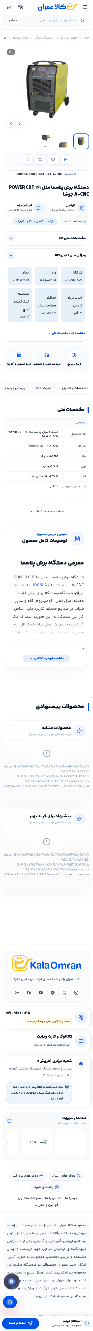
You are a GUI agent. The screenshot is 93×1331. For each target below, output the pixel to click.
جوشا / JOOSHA (46, 585)
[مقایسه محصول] (40, 159)
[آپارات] (17, 993)
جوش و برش (68, 37)
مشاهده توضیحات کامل (49, 658)
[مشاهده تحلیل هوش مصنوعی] (11, 1282)
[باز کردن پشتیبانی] (10, 1302)
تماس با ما (53, 1198)
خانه (86, 37)
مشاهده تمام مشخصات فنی (66, 333)
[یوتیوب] (41, 993)
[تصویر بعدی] (11, 124)
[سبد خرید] (8, 6)
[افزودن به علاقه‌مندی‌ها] (53, 159)
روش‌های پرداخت (25, 1176)
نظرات (43, 388)
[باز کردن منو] (85, 7)
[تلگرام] (53, 993)
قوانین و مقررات (46, 1205)
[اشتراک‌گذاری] (27, 159)
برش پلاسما (20, 37)
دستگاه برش (43, 37)
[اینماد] (70, 1142)
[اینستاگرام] (76, 993)
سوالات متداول (29, 1198)
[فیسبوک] (29, 993)
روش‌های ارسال (63, 1176)
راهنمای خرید (43, 1187)
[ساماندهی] (36, 1142)
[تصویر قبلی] (20, 124)
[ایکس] (64, 993)
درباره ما (71, 1198)
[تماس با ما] (20, 6)
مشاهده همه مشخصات (49, 511)
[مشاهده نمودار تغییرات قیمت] (66, 159)
